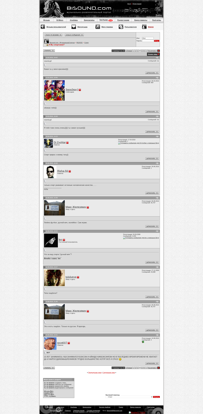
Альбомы (74, 20)
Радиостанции (123, 20)
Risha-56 (62, 171)
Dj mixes (61, 407)
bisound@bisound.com (114, 410)
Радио (121, 407)
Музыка (46, 20)
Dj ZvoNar (60, 142)
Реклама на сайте (56, 410)
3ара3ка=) (72, 89)
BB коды (47, 391)
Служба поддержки (93, 410)
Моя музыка (82, 27)
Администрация (78, 410)
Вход (129, 4)
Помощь (159, 15)
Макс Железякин (76, 206)
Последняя (152, 51)
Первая (129, 51)
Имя (137, 38)
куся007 (62, 342)
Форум (151, 27)
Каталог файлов (104, 407)
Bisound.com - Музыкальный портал (62, 42)
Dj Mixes (59, 20)
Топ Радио (103, 20)
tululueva (71, 276)
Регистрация (137, 4)
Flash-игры (156, 20)
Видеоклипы (89, 20)
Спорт (86, 42)
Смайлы (47, 393)
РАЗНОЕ (80, 42)
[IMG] (46, 394)
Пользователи (131, 27)
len (60, 239)
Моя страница (107, 27)
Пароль (139, 41)
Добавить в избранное (154, 17)
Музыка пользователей (56, 27)
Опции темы (152, 54)
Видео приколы (140, 20)
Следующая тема (109, 372)
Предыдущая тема (94, 372)
